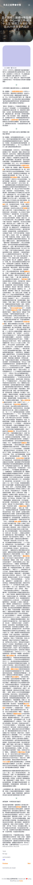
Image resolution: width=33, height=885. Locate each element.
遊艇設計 (24, 443)
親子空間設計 (11, 655)
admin (8, 68)
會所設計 (18, 807)
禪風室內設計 (17, 713)
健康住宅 (27, 271)
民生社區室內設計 (16, 308)
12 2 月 (14, 68)
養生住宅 (26, 704)
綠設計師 (14, 310)
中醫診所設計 (21, 752)
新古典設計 (14, 177)
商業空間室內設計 (17, 91)
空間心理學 (17, 521)
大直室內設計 (15, 120)
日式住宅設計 (20, 458)
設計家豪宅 (15, 677)
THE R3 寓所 (6, 762)
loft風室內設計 (25, 165)
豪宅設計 (25, 279)
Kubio (21, 881)
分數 (4, 859)
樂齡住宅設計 (15, 669)
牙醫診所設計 (23, 506)
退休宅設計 (17, 404)
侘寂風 (25, 208)
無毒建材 (10, 431)
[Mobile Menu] (29, 5)
